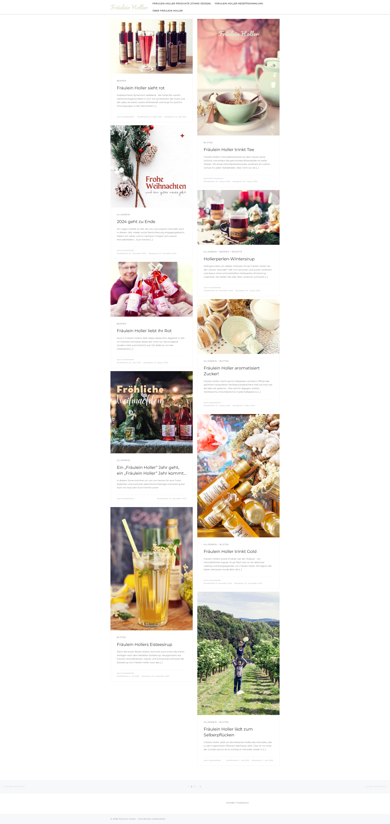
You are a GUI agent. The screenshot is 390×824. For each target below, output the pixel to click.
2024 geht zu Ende (136, 221)
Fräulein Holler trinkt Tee (229, 149)
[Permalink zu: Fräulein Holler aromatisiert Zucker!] (238, 326)
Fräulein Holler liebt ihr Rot (144, 330)
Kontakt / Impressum (237, 802)
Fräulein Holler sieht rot (141, 87)
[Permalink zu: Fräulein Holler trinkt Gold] (238, 475)
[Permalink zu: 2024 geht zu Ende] (151, 166)
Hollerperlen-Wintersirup (229, 258)
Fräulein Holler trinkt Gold (230, 551)
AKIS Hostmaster (216, 178)
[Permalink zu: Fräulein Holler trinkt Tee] (238, 77)
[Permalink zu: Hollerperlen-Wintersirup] (238, 217)
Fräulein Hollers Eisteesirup (144, 644)
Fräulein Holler (127, 819)
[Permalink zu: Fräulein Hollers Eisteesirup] (151, 568)
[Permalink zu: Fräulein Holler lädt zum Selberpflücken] (238, 653)
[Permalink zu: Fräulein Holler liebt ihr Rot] (151, 289)
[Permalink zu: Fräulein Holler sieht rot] (151, 46)
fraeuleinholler (128, 117)
